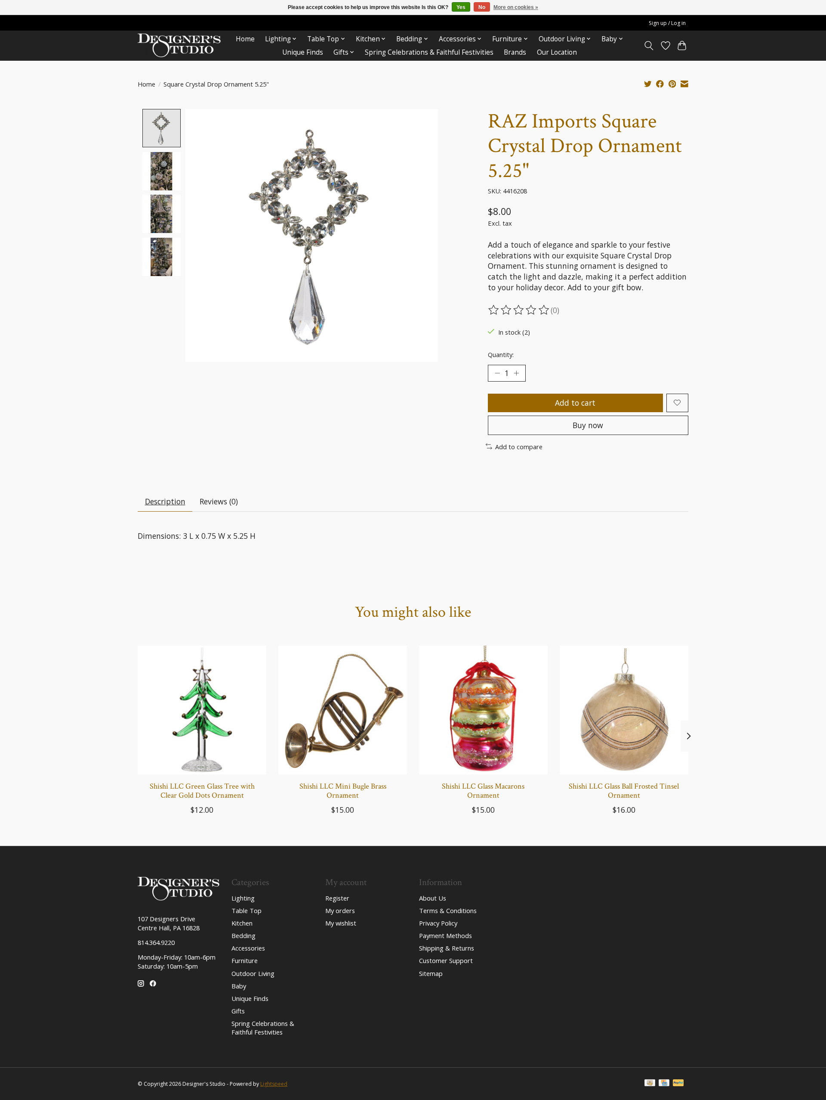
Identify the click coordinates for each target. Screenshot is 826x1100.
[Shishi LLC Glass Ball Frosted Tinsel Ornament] (624, 710)
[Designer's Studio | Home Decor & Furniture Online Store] (179, 45)
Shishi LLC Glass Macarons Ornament (483, 790)
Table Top (246, 910)
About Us (432, 898)
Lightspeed (273, 1084)
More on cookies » (515, 7)
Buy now (588, 425)
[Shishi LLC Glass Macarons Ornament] (483, 710)
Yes (460, 7)
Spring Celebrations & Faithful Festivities (429, 52)
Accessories (248, 948)
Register (337, 898)
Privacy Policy (438, 923)
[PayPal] (678, 1083)
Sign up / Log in (667, 23)
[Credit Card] (664, 1083)
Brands (515, 52)
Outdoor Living (252, 973)
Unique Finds (302, 52)
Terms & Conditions (448, 910)
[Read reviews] (519, 310)
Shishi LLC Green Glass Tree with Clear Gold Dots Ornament (202, 790)
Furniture (244, 960)
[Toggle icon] (649, 45)
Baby (238, 986)
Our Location (557, 52)
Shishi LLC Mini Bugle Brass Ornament (342, 790)
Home (245, 39)
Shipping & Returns (446, 948)
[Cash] (649, 1083)
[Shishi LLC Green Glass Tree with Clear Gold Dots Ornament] (202, 710)
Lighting (243, 898)
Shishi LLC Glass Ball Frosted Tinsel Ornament (624, 790)
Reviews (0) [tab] (219, 501)
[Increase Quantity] (516, 373)
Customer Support (446, 960)
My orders (340, 910)
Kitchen (242, 923)
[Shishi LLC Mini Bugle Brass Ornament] (342, 710)
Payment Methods (445, 935)
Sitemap (431, 973)
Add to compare (518, 446)
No (481, 7)
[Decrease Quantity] (497, 373)
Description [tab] (165, 501)
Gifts (238, 1011)
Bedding (243, 935)
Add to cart (575, 403)
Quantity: (501, 354)
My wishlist (340, 923)
